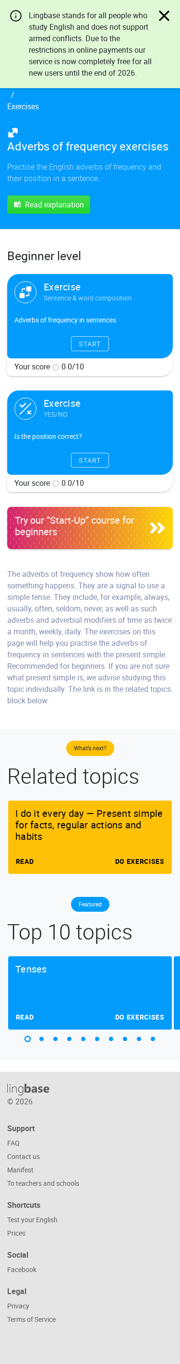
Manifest (20, 1169)
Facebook (21, 1269)
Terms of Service (31, 1319)
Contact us (23, 1156)
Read (24, 861)
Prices (16, 1233)
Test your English (32, 1219)
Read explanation (54, 204)
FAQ (13, 1142)
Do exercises (140, 861)
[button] (28, 1039)
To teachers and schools (43, 1183)
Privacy (18, 1305)
